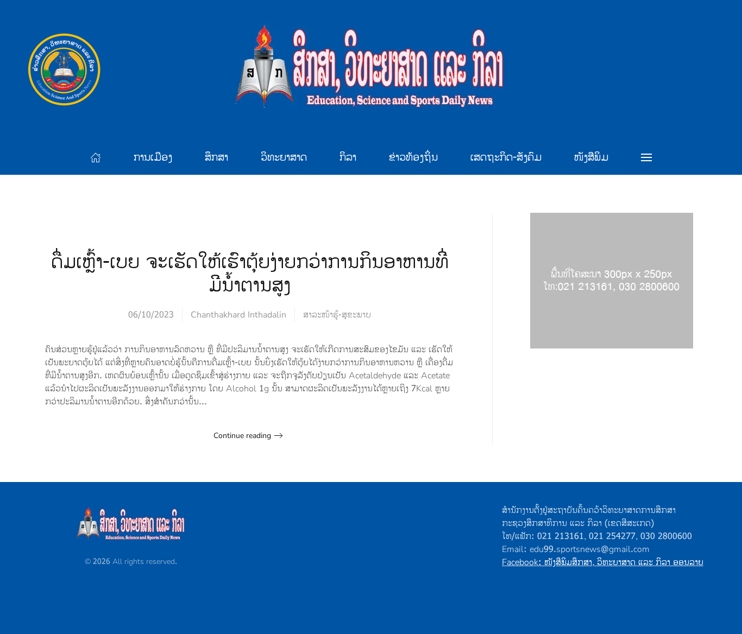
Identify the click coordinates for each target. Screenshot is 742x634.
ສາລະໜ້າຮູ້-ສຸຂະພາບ (337, 314)
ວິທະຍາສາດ (284, 157)
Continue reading (242, 435)
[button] (646, 157)
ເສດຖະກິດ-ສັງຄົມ (506, 157)
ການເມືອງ (153, 157)
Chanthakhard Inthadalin (238, 314)
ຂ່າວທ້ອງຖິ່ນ (413, 157)
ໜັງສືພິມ (591, 157)
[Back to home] (371, 70)
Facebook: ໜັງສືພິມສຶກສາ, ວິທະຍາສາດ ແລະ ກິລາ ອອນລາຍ (602, 562)
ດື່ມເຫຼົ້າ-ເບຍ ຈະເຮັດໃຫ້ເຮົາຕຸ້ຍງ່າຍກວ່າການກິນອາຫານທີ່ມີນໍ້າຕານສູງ (250, 274)
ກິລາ (347, 157)
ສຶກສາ (216, 157)
